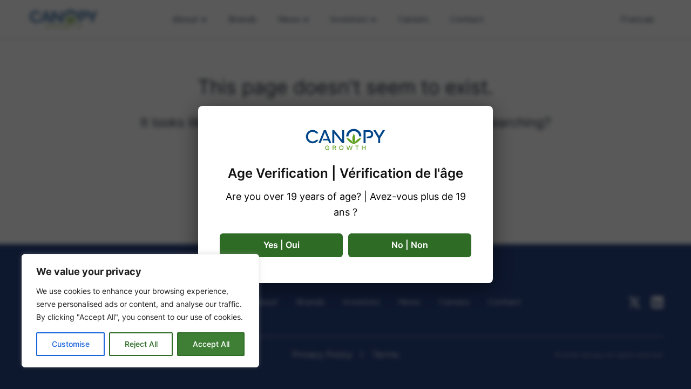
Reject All (141, 343)
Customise (71, 343)
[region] (140, 310)
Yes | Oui (281, 244)
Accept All (211, 343)
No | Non (409, 244)
